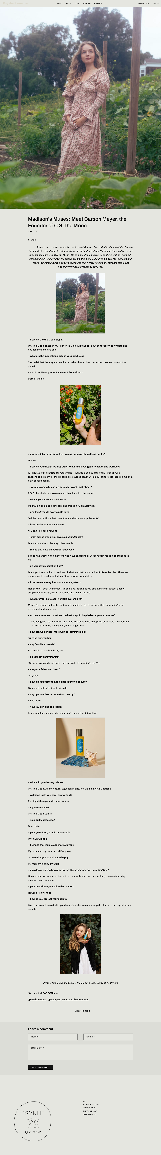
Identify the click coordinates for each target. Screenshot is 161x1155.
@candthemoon (37, 999)
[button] (141, 3)
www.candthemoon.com (75, 999)
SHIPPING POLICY (90, 1111)
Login (148, 3)
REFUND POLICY (89, 1114)
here (115, 983)
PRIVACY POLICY (90, 1108)
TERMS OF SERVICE (91, 1105)
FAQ (84, 1101)
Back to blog (82, 1010)
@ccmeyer (54, 999)
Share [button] (33, 240)
